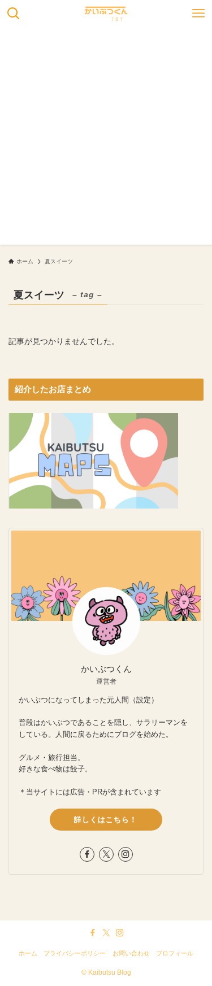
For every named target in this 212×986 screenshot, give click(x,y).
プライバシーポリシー (75, 953)
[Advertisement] (106, 139)
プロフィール (174, 953)
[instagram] (125, 854)
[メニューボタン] (198, 13)
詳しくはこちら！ (105, 819)
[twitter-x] (106, 854)
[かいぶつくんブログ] (106, 13)
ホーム (28, 953)
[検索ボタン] (13, 13)
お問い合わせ (131, 953)
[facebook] (87, 854)
